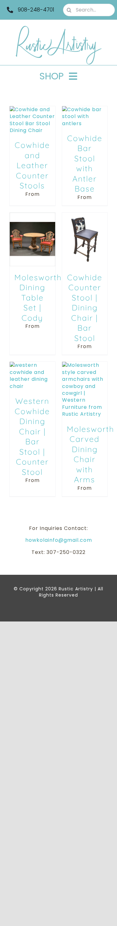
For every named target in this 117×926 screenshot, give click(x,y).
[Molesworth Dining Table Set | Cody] (32, 216)
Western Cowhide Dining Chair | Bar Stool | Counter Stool (32, 436)
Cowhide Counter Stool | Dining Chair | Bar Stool (84, 307)
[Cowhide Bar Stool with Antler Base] (85, 109)
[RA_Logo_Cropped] (58, 27)
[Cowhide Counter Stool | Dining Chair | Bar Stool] (85, 216)
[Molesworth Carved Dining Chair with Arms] (85, 365)
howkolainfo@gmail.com (58, 540)
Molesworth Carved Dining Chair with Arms (90, 454)
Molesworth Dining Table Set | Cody (38, 297)
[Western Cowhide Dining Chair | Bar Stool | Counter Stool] (32, 365)
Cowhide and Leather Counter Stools (32, 165)
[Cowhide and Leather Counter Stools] (32, 109)
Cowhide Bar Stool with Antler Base (84, 163)
